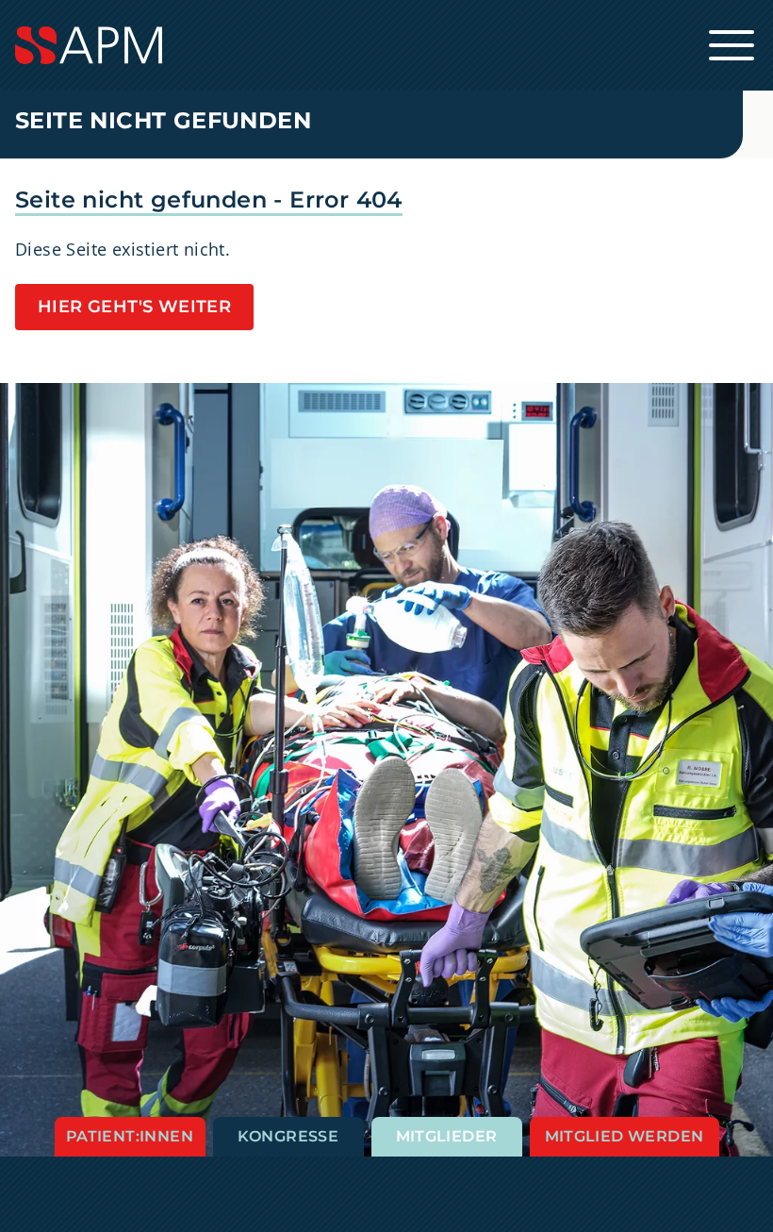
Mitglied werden (624, 1136)
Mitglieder (447, 1136)
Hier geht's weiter (134, 306)
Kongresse (288, 1136)
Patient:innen (129, 1136)
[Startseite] (386, 45)
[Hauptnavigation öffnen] (731, 45)
